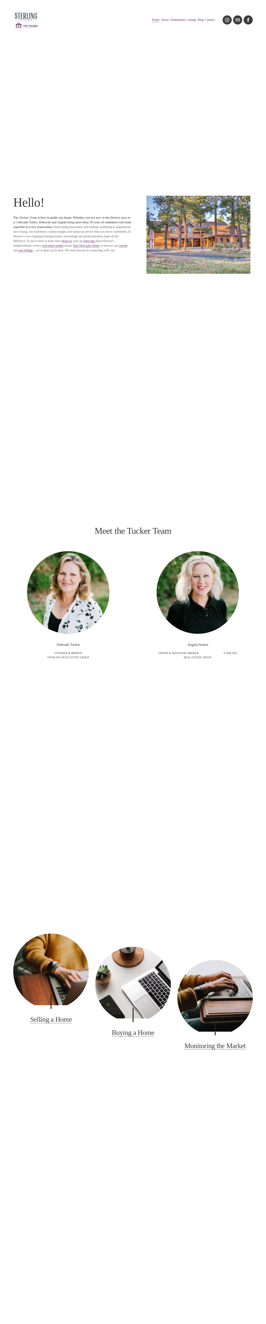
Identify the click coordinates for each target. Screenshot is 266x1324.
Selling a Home (51, 1019)
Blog (201, 19)
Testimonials (177, 19)
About (165, 19)
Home (155, 19)
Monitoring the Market (215, 1046)
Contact (210, 19)
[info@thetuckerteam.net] (237, 20)
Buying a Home (133, 1032)
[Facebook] (248, 20)
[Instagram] (227, 20)
